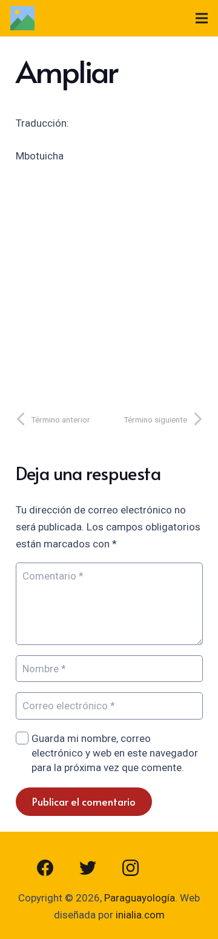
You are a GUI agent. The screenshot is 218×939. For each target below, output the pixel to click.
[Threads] (172, 868)
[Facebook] (45, 868)
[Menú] (201, 18)
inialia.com (140, 915)
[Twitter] (88, 868)
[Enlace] (22, 18)
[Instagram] (130, 868)
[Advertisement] (109, 284)
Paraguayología (139, 898)
